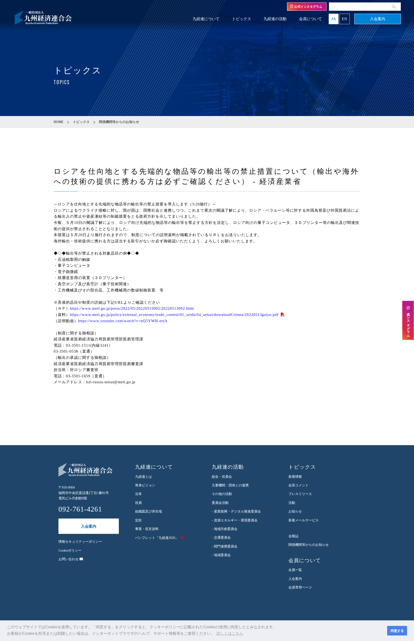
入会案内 (377, 19)
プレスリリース (300, 494)
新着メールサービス (303, 520)
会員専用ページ (300, 587)
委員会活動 (220, 503)
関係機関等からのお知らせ (308, 545)
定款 (138, 520)
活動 (291, 503)
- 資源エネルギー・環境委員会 (235, 520)
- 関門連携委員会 (224, 546)
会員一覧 (295, 570)
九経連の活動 (275, 19)
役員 (138, 503)
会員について (310, 19)
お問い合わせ (69, 559)
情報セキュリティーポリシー (80, 541)
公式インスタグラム (307, 6)
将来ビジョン (145, 485)
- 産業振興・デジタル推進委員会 (236, 511)
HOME (58, 122)
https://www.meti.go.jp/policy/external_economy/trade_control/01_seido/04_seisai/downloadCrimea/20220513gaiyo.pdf (174, 315)
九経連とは (143, 476)
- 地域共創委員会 (224, 529)
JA (333, 19)
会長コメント (298, 485)
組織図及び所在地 (148, 511)
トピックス (241, 19)
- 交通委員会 (221, 537)
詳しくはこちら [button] (229, 633)
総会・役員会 (222, 476)
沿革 (138, 494)
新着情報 (295, 476)
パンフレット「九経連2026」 (157, 538)
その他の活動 (222, 494)
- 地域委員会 (221, 555)
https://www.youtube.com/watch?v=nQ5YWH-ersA (123, 321)
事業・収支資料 (147, 529)
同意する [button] (397, 631)
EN (344, 19)
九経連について (206, 19)
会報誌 (293, 536)
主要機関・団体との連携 (230, 485)
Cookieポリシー (69, 550)
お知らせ (295, 511)
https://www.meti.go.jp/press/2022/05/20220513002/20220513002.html (132, 308)
